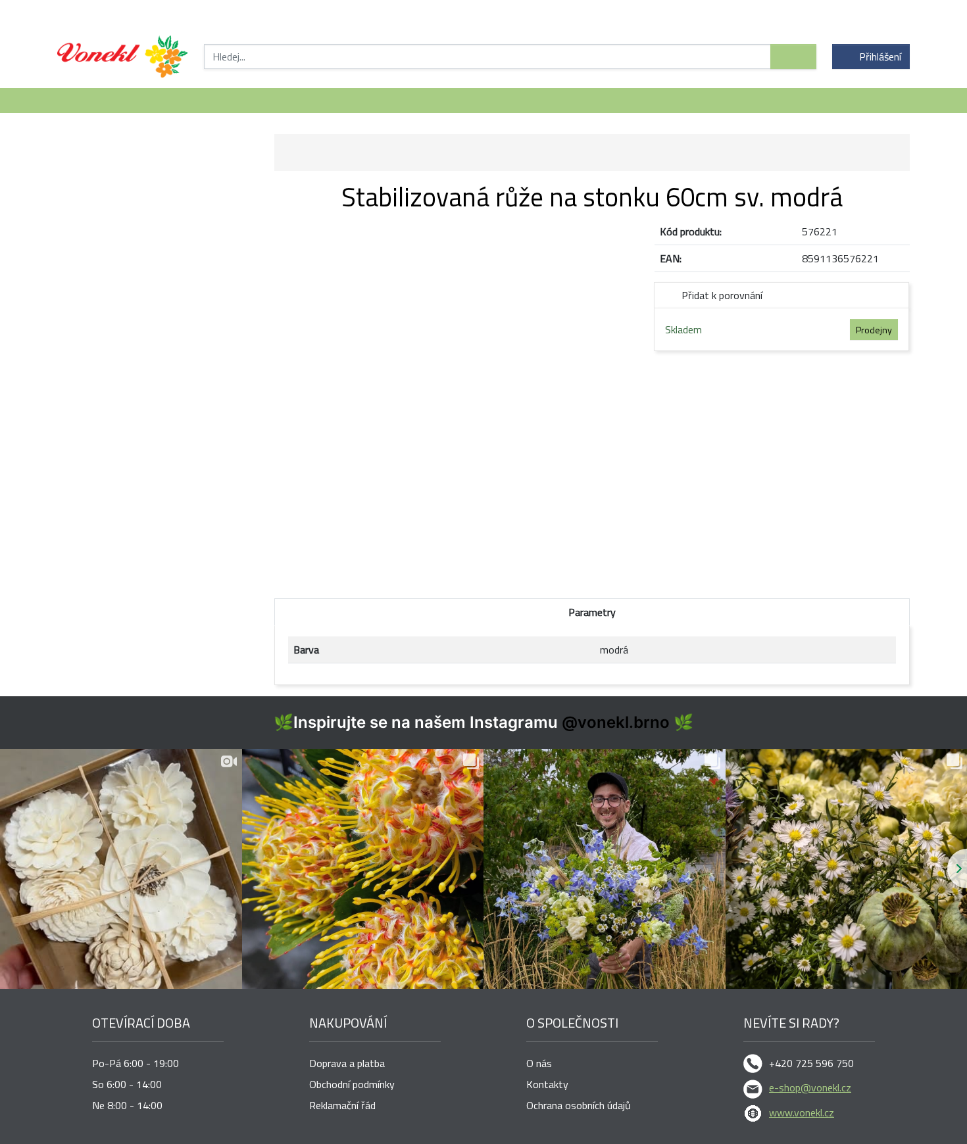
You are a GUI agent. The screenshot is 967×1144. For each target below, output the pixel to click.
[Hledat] (793, 56)
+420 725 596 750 (811, 1063)
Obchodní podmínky (352, 1084)
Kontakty (547, 1084)
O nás (539, 1063)
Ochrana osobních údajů (578, 1105)
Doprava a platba (347, 1063)
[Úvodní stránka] (122, 57)
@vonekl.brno (616, 722)
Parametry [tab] (592, 612)
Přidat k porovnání (722, 295)
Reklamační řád (342, 1105)
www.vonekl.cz (801, 1112)
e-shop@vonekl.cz (810, 1087)
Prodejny (874, 330)
